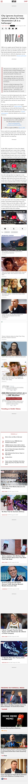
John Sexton (5, 25)
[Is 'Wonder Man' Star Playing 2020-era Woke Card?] (14, 648)
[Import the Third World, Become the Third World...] (14, 477)
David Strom (4, 491)
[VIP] (25, 1)
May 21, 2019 (22, 127)
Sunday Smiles (8, 457)
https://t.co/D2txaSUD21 (14, 123)
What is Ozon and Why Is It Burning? (13, 437)
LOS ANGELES (14, 232)
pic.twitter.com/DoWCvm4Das (14, 125)
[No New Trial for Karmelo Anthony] (14, 502)
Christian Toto (5, 662)
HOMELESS (7, 232)
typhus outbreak (18, 106)
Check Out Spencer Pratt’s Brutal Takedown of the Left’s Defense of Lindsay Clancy (14, 775)
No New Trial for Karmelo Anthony (13, 512)
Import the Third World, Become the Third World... (13, 487)
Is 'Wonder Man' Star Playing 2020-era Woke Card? (13, 658)
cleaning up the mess (21, 55)
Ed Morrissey (5, 589)
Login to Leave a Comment (14, 398)
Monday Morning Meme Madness (11, 728)
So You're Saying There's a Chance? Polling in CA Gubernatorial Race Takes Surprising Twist (13, 751)
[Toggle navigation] (2, 1)
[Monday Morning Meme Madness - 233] (14, 720)
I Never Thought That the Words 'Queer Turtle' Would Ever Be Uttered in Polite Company (14, 631)
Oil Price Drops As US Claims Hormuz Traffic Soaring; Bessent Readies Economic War (12, 584)
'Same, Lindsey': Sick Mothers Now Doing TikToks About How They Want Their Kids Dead (14, 463)
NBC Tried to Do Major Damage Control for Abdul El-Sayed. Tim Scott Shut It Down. (13, 705)
